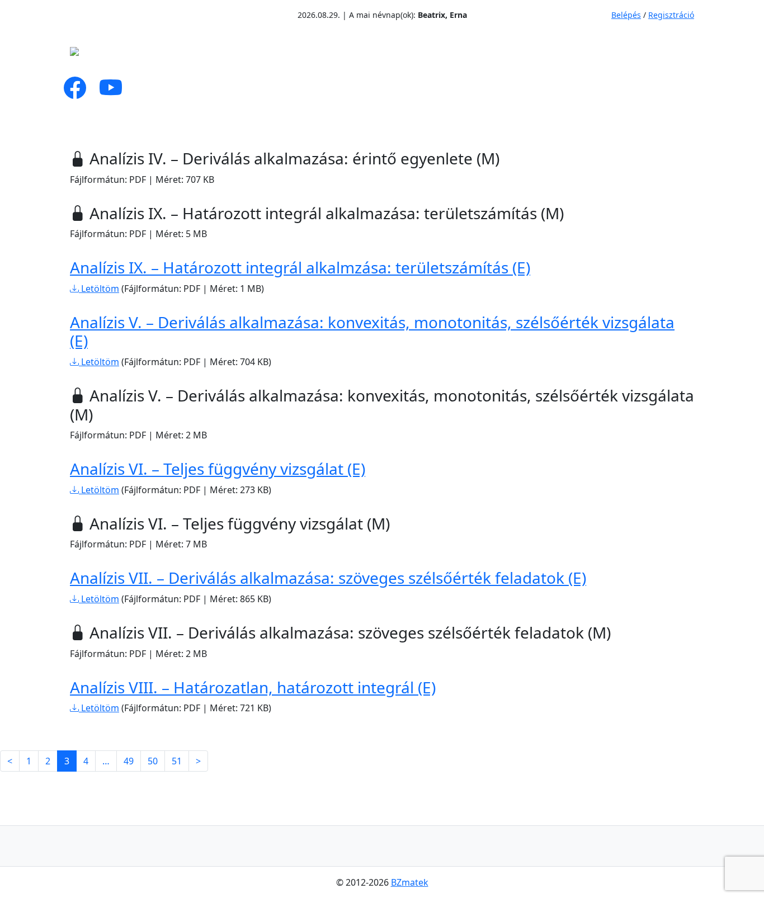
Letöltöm (99, 288)
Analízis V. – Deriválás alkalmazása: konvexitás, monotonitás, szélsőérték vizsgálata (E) (372, 331)
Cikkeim (265, 54)
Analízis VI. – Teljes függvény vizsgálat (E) (217, 468)
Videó (433, 54)
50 (153, 761)
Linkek (561, 54)
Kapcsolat (629, 54)
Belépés (626, 15)
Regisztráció (671, 15)
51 (177, 761)
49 (129, 761)
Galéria (489, 54)
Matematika (347, 54)
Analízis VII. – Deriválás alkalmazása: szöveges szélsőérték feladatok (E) (328, 577)
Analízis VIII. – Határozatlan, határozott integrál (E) (253, 687)
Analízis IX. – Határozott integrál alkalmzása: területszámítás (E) (300, 267)
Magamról (189, 54)
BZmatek (409, 882)
